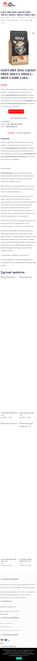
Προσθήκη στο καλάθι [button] (6, 417)
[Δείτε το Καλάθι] (32, 5)
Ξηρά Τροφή (21, 17)
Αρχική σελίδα (5, 17)
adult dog (8, 126)
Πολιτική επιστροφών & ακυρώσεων (10, 630)
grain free (14, 126)
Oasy (28, 17)
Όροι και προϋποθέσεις (6, 623)
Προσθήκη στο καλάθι (16, 111)
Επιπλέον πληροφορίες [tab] (24, 133)
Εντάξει (19, 658)
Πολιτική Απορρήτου (6, 627)
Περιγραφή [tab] (11, 133)
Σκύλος (13, 17)
